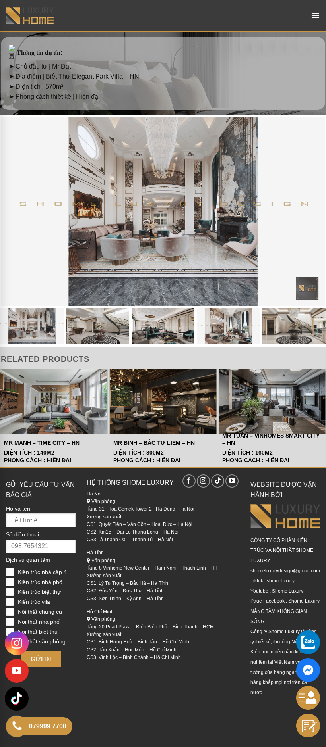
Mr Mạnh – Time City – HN (42, 443)
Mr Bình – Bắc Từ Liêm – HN (154, 443)
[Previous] (17, 206)
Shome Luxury (287, 591)
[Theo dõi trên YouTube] (232, 481)
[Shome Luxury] (30, 15)
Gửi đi (41, 659)
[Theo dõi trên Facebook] (189, 481)
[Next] (308, 206)
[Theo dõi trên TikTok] (217, 481)
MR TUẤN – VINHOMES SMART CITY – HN (271, 439)
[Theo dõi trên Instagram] (203, 481)
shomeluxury (281, 581)
